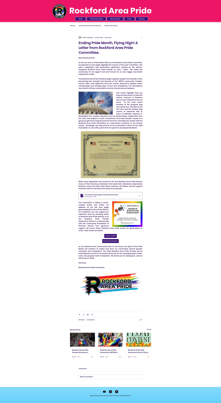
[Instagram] (110, 391)
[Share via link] (92, 314)
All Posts (72, 25)
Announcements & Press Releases (90, 25)
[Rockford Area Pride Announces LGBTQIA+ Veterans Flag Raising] (110, 340)
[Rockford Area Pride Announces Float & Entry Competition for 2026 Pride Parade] (138, 340)
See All (149, 329)
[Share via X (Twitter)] (83, 314)
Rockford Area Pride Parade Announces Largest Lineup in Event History (81, 351)
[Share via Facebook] (79, 314)
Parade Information (110, 25)
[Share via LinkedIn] (88, 314)
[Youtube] (104, 391)
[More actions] (141, 38)
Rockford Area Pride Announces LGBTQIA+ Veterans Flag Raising (109, 351)
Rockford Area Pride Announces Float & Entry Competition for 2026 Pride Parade (138, 351)
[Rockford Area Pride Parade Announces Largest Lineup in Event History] (82, 340)
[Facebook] (116, 391)
